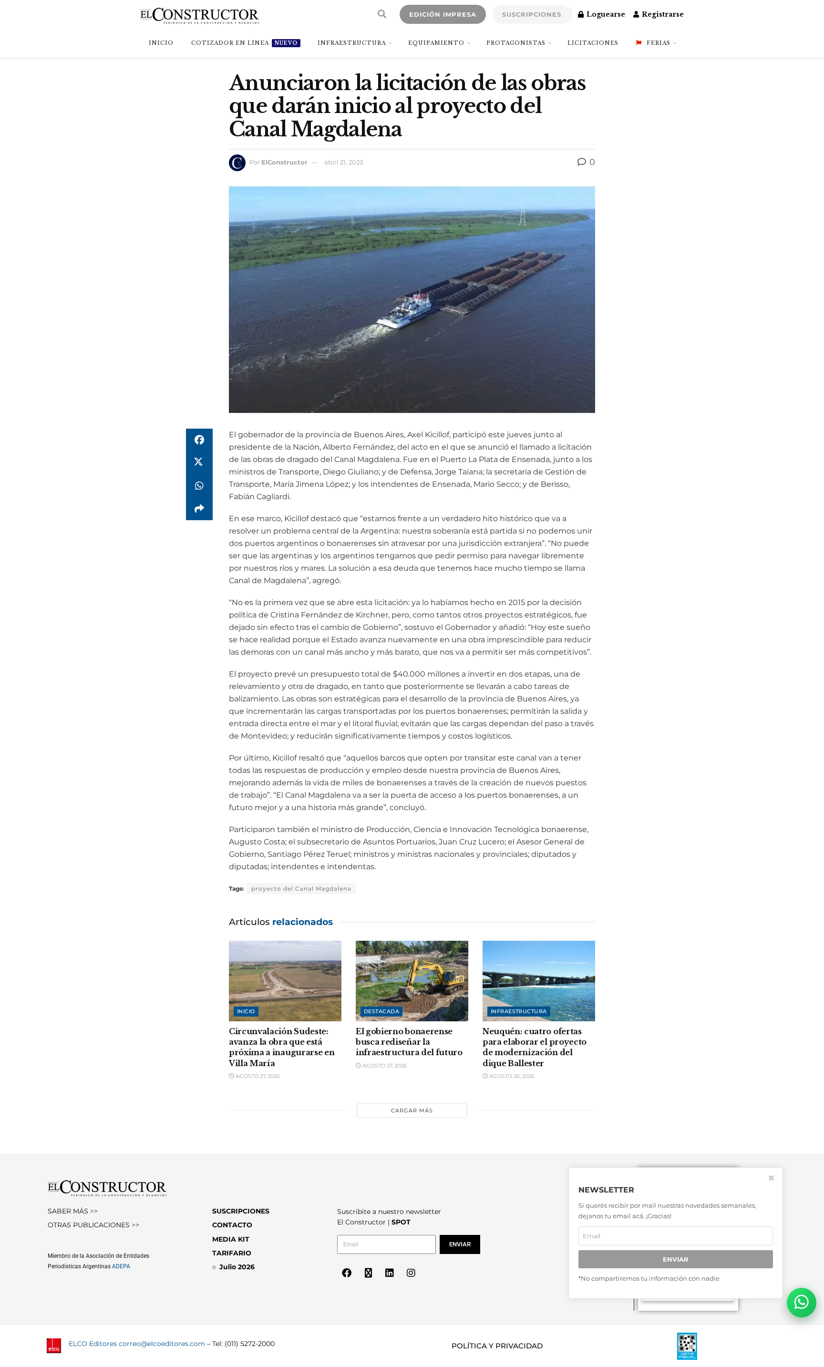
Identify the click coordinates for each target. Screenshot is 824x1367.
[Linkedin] (389, 1273)
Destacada (381, 1011)
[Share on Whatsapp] (199, 485)
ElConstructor (284, 162)
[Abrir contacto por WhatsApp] (801, 1302)
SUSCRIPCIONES (531, 14)
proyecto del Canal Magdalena (301, 888)
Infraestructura (352, 43)
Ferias (658, 43)
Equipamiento (436, 43)
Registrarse (662, 14)
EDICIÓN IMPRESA (442, 14)
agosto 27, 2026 (257, 1076)
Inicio (246, 1011)
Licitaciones (592, 43)
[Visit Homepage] (199, 14)
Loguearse (605, 14)
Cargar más (412, 1110)
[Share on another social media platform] (199, 508)
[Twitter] (368, 1273)
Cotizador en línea (244, 43)
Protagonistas (516, 43)
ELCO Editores (93, 1343)
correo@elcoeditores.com (162, 1343)
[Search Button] (382, 14)
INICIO (161, 43)
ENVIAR (676, 1259)
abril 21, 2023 (343, 162)
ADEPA (121, 1266)
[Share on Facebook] (199, 440)
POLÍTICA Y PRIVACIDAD (497, 1345)
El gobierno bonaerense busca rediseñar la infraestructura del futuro (409, 1042)
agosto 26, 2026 (511, 1076)
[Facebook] (346, 1273)
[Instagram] (411, 1273)
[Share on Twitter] (199, 463)
